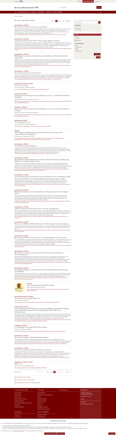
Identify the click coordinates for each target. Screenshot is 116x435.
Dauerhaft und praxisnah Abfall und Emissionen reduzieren (33, 350)
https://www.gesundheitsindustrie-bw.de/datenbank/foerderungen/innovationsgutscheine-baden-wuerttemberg (48, 290)
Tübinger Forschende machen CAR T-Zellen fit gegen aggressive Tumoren (37, 41)
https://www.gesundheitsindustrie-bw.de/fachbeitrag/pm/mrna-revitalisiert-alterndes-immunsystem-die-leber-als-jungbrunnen (41, 217)
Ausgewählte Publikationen (43, 409)
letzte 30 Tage (79, 47)
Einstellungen (112, 433)
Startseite (16, 16)
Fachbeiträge (33, 12)
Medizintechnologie (41, 401)
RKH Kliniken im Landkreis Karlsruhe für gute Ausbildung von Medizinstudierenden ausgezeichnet (41, 57)
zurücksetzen (97, 54)
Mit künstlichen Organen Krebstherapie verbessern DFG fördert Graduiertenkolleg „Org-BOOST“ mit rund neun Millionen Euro (42, 160)
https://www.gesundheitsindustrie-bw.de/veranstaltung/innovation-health (32, 89)
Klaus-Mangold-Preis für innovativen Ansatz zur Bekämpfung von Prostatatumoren (41, 238)
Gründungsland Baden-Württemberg (23, 403)
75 (63, 21)
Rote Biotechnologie (42, 399)
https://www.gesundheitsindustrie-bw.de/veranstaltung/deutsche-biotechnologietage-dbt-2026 (37, 302)
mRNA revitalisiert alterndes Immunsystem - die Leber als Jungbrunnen (37, 209)
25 (57, 21)
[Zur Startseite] (27, 7)
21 (57, 372)
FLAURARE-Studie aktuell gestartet (26, 146)
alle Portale (78, 29)
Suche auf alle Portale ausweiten (23, 377)
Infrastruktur (17, 405)
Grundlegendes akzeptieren (50, 433)
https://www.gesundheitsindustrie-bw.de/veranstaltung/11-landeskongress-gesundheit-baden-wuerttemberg (40, 331)
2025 (77, 49)
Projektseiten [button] (97, 1)
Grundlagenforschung (42, 407)
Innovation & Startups (86, 396)
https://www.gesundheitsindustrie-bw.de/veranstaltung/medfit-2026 (31, 367)
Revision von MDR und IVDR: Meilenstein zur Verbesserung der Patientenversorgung (41, 224)
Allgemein (76, 34)
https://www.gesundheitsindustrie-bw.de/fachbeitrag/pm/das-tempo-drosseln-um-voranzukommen (38, 79)
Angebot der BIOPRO (42, 414)
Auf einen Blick (18, 392)
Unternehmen (18, 416)
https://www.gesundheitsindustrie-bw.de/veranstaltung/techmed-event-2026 (33, 126)
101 (67, 372)
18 (47, 372)
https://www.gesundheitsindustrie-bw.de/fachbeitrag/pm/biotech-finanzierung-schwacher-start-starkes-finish (40, 34)
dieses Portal (78, 28)
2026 (77, 48)
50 (60, 21)
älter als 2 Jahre (79, 51)
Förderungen (76, 38)
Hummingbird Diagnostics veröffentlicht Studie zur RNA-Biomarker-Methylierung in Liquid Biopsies (41, 270)
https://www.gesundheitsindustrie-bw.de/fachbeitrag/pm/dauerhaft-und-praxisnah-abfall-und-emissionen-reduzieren (42, 357)
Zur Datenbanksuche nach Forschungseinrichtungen (28, 382)
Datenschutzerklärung (19, 430)
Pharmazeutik (40, 403)
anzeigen (98, 57)
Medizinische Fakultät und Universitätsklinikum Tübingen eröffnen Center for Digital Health (41, 192)
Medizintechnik (18, 397)
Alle (77, 45)
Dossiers (39, 397)
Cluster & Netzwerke (19, 407)
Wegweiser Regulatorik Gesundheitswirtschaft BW (87, 393)
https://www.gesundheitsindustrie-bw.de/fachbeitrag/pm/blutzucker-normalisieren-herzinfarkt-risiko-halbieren (41, 343)
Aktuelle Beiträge (41, 392)
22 (61, 372)
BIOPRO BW (79, 1)
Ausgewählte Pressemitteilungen (45, 395)
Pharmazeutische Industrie (21, 399)
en (100, 12)
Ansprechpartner (41, 416)
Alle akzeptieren (61, 433)
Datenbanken (49, 12)
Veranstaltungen (41, 12)
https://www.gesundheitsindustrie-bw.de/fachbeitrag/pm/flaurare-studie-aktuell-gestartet (36, 153)
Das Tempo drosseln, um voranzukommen (28, 73)
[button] (99, 44)
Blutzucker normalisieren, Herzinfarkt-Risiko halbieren (32, 337)
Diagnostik (39, 405)
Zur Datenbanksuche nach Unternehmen (25, 379)
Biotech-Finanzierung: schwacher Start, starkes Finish (31, 27)
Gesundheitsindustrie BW (88, 1)
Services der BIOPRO (57, 12)
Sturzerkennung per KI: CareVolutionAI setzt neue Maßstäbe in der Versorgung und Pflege (42, 177)
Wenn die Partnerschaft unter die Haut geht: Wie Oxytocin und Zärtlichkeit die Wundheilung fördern (39, 254)
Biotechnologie (18, 395)
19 (51, 372)
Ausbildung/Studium (19, 401)
